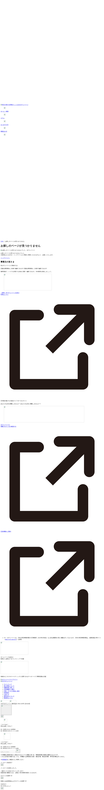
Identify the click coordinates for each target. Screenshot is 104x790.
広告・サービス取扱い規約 (12, 691)
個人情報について (9, 686)
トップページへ (5, 258)
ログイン (3, 784)
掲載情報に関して (9, 687)
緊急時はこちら (8, 698)
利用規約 (6, 692)
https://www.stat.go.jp (10, 639)
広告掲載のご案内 (9, 689)
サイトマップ (8, 684)
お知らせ (6, 694)
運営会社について (9, 696)
